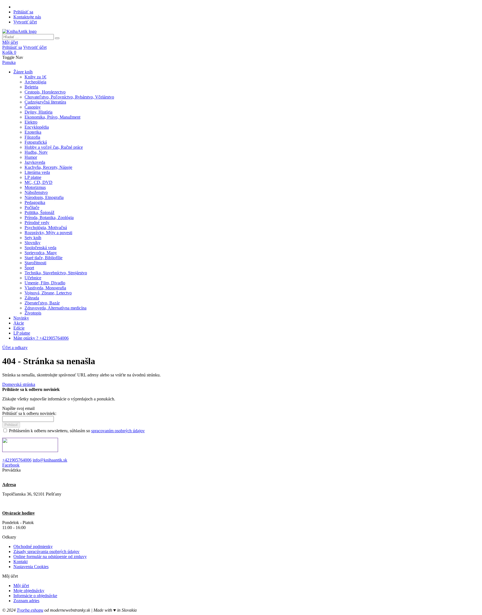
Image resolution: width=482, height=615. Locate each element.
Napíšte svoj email (18, 408)
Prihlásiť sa (23, 11)
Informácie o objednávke (35, 595)
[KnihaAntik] (19, 31)
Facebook (11, 465)
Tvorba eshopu (30, 610)
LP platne (21, 333)
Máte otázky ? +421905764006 (41, 338)
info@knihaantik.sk (50, 460)
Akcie (18, 323)
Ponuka (9, 62)
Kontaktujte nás (27, 17)
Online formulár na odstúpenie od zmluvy (50, 556)
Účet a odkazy (15, 347)
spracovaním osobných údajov (118, 430)
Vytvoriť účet (25, 22)
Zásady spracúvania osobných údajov (46, 551)
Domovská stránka (18, 384)
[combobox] (28, 37)
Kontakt (20, 561)
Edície (19, 328)
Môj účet (10, 42)
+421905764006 (17, 460)
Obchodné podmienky (33, 546)
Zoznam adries (26, 600)
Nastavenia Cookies (31, 566)
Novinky (21, 318)
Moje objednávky (28, 590)
